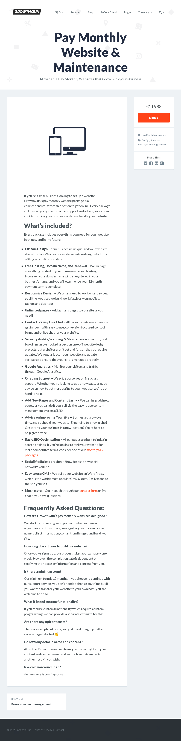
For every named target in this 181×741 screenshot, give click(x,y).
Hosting (146, 134)
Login (127, 12)
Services (76, 12)
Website (163, 144)
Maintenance (158, 134)
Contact (59, 729)
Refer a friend (109, 12)
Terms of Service (43, 729)
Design (145, 140)
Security (155, 140)
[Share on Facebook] (151, 163)
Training (153, 144)
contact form (89, 490)
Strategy (143, 144)
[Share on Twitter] (145, 163)
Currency (143, 12)
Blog (91, 12)
